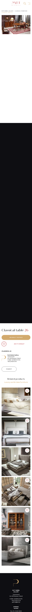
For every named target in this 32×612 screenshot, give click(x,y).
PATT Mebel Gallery (7, 11)
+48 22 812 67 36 (11, 361)
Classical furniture (21, 11)
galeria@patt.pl (16, 602)
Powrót (9, 369)
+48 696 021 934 (15, 360)
